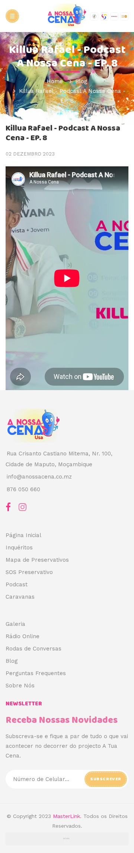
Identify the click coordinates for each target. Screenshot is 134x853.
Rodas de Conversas (33, 648)
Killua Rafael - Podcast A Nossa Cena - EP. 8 (63, 133)
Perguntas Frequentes (36, 673)
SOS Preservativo (29, 572)
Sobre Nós (20, 685)
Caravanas (20, 596)
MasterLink (66, 816)
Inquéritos (19, 547)
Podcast (17, 584)
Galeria (15, 624)
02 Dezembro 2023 (30, 154)
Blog (12, 661)
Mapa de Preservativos (37, 559)
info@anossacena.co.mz (39, 476)
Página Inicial (23, 535)
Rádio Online (22, 636)
